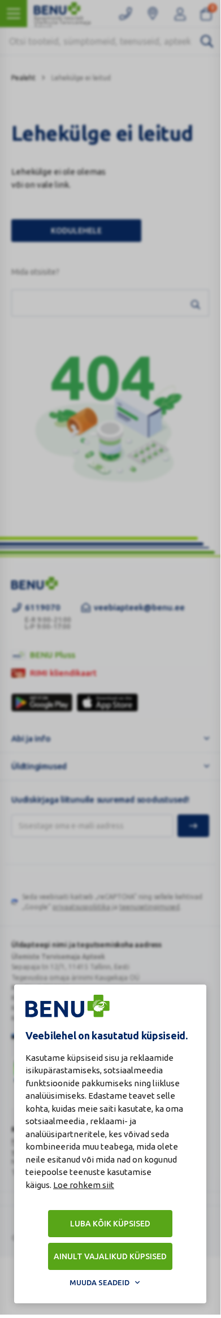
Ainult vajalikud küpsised (110, 1256)
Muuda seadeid (99, 1282)
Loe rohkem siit (83, 1185)
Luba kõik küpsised (110, 1223)
